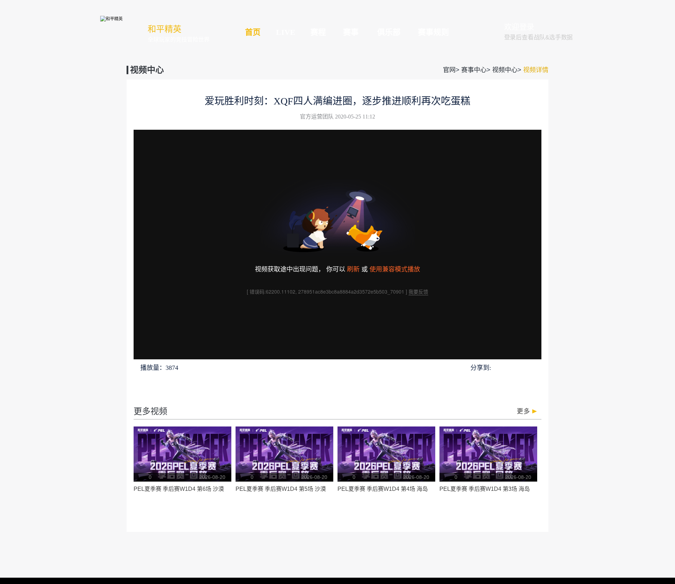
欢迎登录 (519, 27)
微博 (536, 367)
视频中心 (505, 69)
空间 (523, 367)
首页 (253, 32)
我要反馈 (418, 291)
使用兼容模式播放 (394, 268)
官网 (449, 69)
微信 (510, 367)
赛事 (351, 32)
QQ (498, 367)
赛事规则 (433, 32)
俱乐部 (388, 32)
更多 (523, 411)
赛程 (318, 32)
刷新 (353, 268)
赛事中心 (474, 69)
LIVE (285, 32)
